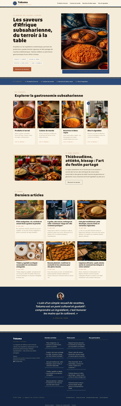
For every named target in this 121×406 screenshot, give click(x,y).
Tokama (15, 356)
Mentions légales (49, 405)
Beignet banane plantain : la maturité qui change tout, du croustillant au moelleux (76, 344)
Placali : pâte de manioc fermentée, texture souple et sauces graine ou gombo (76, 354)
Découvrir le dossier (74, 182)
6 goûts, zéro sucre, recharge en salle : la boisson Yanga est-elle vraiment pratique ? (54, 354)
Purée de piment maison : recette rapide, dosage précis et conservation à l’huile (76, 385)
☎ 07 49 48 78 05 (17, 361)
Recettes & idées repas (89, 3)
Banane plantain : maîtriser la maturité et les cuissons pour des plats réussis (54, 382)
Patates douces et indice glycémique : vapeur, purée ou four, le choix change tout (77, 375)
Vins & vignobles (103, 3)
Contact (74, 405)
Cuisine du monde (75, 3)
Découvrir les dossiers (22, 69)
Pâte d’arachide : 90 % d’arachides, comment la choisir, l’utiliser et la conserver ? (75, 364)
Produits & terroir (62, 3)
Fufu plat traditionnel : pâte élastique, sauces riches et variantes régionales (54, 363)
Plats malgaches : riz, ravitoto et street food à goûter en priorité (53, 344)
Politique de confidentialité (63, 405)
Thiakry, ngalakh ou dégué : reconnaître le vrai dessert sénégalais (54, 373)
